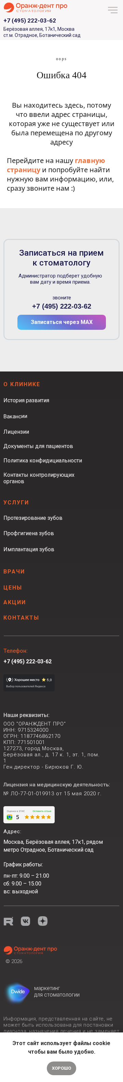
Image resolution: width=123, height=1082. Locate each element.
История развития (26, 400)
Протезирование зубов (33, 518)
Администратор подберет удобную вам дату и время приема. (60, 279)
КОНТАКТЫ (21, 617)
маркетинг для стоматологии (57, 991)
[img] (31, 950)
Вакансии (15, 416)
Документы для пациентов (38, 446)
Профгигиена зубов (28, 533)
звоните (61, 298)
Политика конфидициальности (42, 460)
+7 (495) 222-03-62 (61, 306)
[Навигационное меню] (113, 10)
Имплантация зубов (28, 549)
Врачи (14, 571)
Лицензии (16, 432)
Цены (12, 587)
